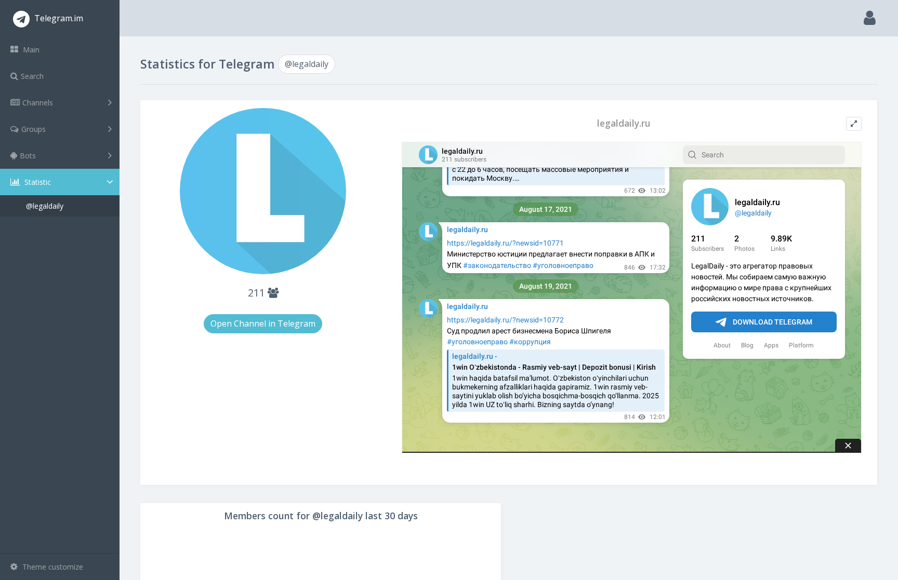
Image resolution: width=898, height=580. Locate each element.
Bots (28, 155)
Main (30, 50)
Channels (37, 102)
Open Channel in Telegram (262, 323)
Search (32, 76)
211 (258, 293)
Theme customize (51, 567)
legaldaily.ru (624, 123)
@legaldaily (44, 206)
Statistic (36, 182)
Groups (33, 129)
